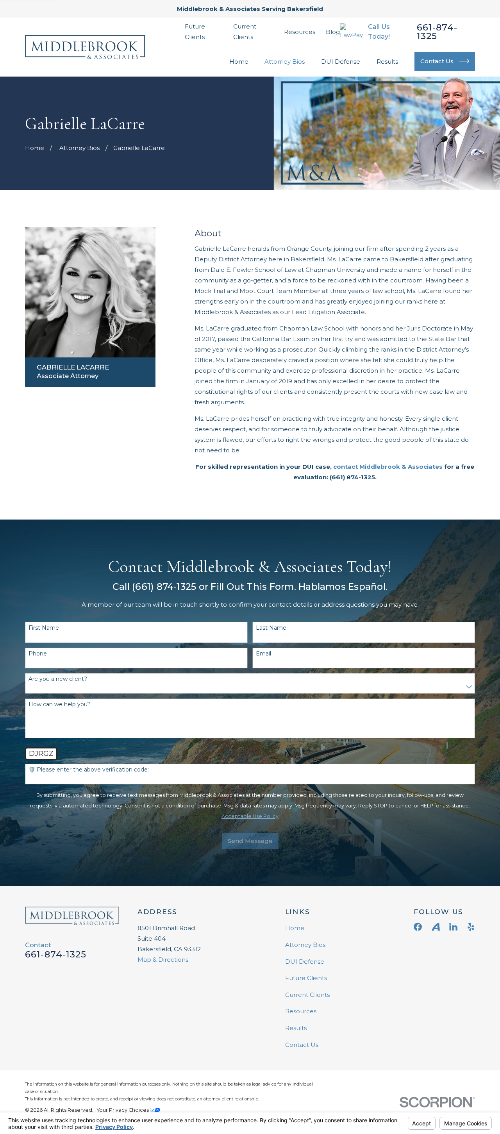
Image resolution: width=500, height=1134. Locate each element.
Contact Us (301, 1044)
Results (296, 1028)
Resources (299, 32)
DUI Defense (304, 961)
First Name (44, 628)
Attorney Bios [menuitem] (284, 61)
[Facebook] (418, 927)
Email (263, 653)
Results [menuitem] (387, 61)
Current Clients (307, 994)
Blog (333, 32)
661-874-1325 (437, 32)
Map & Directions (163, 959)
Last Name (271, 628)
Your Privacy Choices (123, 1110)
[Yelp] (471, 927)
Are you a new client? (58, 679)
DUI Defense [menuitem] (340, 61)
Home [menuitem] (238, 61)
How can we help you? (60, 704)
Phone (38, 653)
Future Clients (306, 978)
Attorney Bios (305, 944)
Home (294, 928)
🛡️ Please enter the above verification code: (89, 769)
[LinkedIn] (453, 927)
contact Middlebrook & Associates (388, 466)
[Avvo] (436, 927)
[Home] (85, 47)
